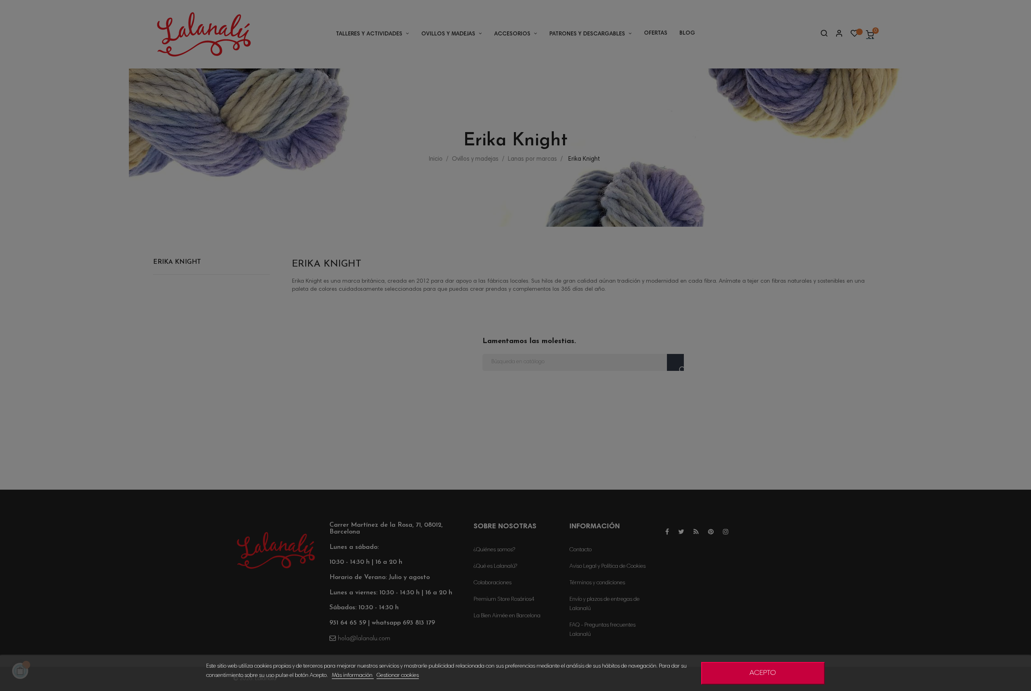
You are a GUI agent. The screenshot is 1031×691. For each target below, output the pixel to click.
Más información (353, 676)
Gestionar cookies (398, 676)
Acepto (762, 673)
